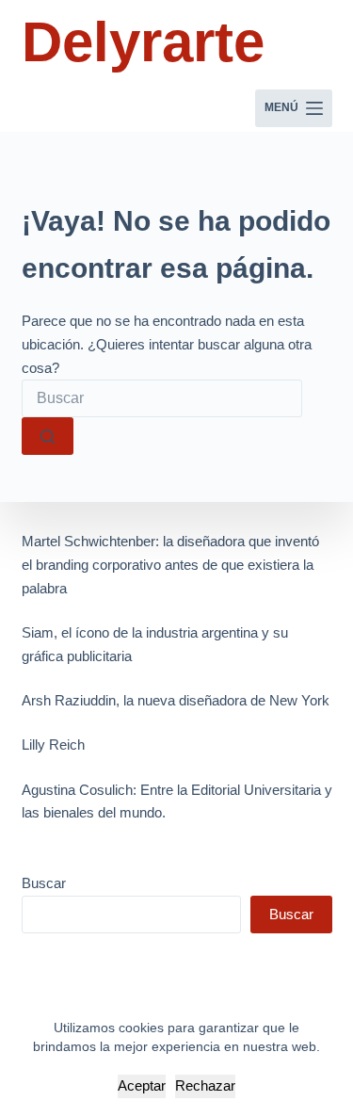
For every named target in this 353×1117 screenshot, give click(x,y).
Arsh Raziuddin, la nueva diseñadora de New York (175, 700)
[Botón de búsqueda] (47, 436)
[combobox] (162, 398)
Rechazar (205, 1085)
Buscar (44, 883)
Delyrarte (143, 41)
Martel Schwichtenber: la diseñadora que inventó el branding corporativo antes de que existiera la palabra (170, 564)
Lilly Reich (53, 745)
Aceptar (142, 1085)
